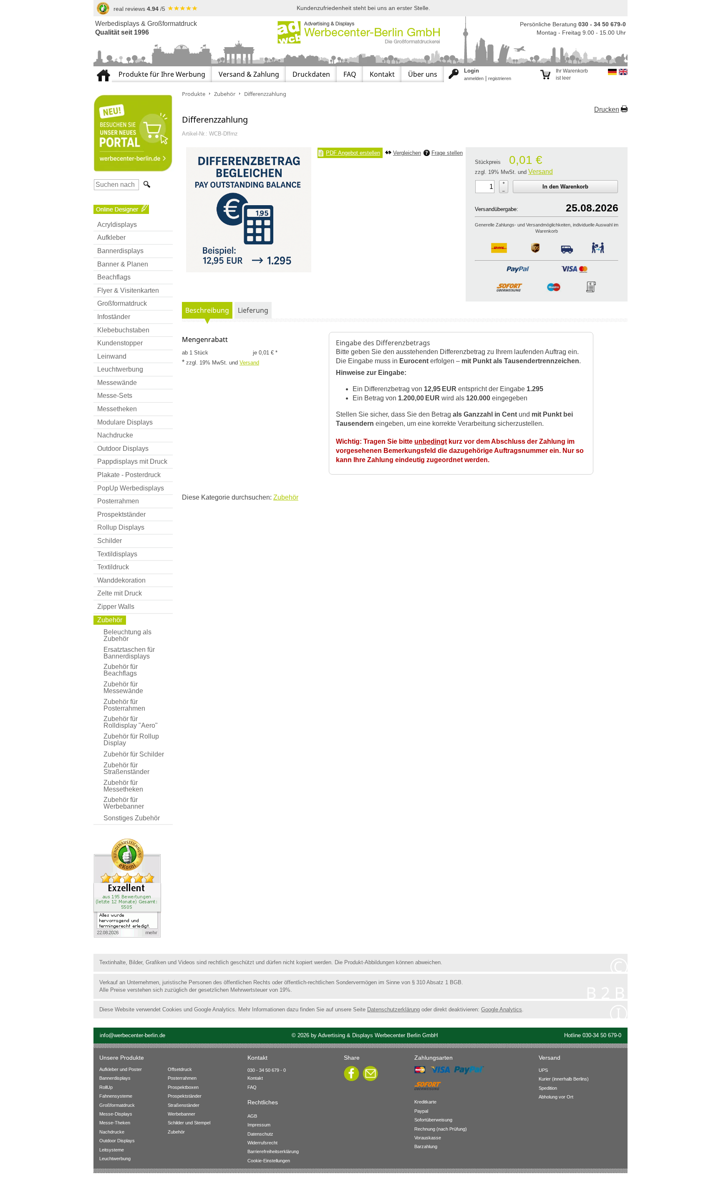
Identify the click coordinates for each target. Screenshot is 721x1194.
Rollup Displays (120, 527)
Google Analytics (501, 1009)
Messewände (117, 382)
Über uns (422, 74)
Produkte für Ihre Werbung (161, 74)
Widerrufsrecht (262, 1142)
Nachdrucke (115, 435)
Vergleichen (407, 153)
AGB (252, 1116)
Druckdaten (311, 74)
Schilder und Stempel (189, 1122)
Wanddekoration (121, 580)
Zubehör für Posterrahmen (124, 705)
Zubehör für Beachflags (120, 670)
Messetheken (117, 408)
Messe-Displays (115, 1113)
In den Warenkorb (565, 186)
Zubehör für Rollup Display (131, 740)
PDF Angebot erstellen (353, 153)
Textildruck (113, 567)
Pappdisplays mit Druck (132, 461)
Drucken (606, 109)
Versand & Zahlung (249, 74)
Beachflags (114, 277)
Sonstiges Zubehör (131, 818)
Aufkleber (111, 237)
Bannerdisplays (120, 250)
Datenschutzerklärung (393, 1009)
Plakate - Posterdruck (129, 474)
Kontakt (382, 74)
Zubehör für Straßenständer (126, 768)
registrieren (499, 78)
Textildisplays (117, 554)
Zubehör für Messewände (123, 687)
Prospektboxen (183, 1087)
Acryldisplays (117, 224)
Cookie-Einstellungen (268, 1160)
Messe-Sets (114, 395)
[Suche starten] (146, 184)
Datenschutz (260, 1133)
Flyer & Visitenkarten (128, 290)
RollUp (106, 1087)
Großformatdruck (122, 303)
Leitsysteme (111, 1149)
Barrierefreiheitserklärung (273, 1151)
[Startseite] (102, 70)
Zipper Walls (115, 606)
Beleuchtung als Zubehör (127, 635)
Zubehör (109, 619)
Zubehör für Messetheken (123, 786)
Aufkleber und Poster (120, 1069)
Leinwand (111, 356)
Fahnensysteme (115, 1095)
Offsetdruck (180, 1069)
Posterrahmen (118, 501)
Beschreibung (207, 310)
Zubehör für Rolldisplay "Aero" (130, 722)
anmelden (474, 78)
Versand (540, 171)
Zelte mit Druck (119, 593)
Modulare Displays (125, 422)
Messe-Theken (114, 1122)
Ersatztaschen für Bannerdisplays (129, 653)
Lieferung (253, 310)
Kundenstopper (120, 343)
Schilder (109, 540)
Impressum (258, 1124)
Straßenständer (183, 1105)
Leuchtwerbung (120, 369)
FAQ (349, 74)
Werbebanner (181, 1113)
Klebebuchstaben (123, 330)
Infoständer (113, 316)
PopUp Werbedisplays (130, 488)
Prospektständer (121, 514)
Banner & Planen (122, 264)
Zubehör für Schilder (133, 754)
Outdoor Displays (123, 448)
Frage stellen (447, 153)
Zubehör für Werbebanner (123, 803)
